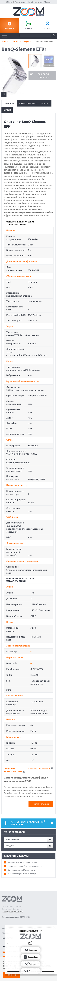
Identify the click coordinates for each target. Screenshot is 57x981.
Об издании (7, 906)
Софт (47, 28)
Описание (9, 103)
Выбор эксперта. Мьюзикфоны (21, 870)
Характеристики (28, 103)
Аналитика (20, 2)
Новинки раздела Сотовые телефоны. (25, 866)
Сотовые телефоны (22, 41)
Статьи (7, 110)
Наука (28, 28)
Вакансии (6, 909)
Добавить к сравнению (44, 75)
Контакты (17, 909)
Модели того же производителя (22, 862)
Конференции (35, 2)
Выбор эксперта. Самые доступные (24, 874)
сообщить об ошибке (38, 768)
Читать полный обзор (41, 805)
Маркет (47, 2)
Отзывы (45, 103)
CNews (9, 2)
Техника (9, 28)
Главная (5, 41)
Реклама (19, 906)
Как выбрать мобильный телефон (28, 823)
